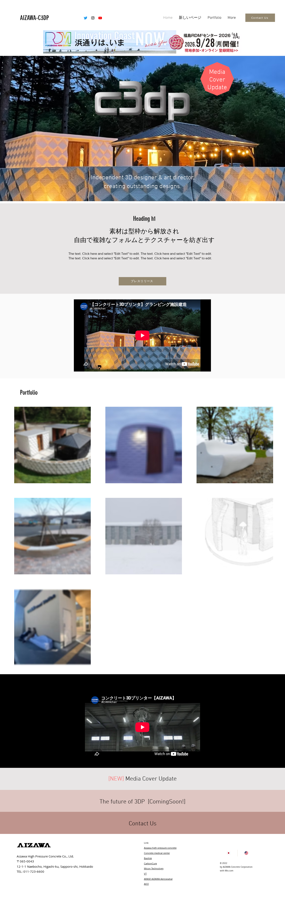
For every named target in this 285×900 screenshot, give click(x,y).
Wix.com (229, 870)
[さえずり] (85, 18)
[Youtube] (100, 18)
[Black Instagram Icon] (93, 18)
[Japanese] (228, 853)
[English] (246, 853)
